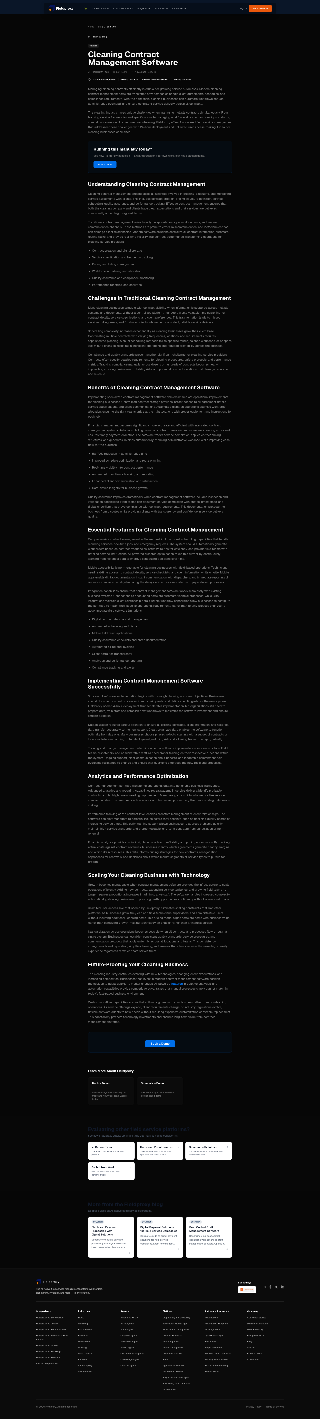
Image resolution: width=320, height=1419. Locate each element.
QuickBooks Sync (214, 1335)
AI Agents (142, 8)
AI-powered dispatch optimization (151, 554)
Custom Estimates (172, 1335)
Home (91, 26)
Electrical (83, 1335)
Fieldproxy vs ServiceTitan (50, 1317)
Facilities (83, 1359)
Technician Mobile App (175, 1323)
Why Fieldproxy (255, 1329)
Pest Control (85, 1353)
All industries (85, 1371)
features (177, 984)
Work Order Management (176, 1329)
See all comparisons (47, 1363)
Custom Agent (128, 1365)
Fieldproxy (163, 122)
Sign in (243, 8)
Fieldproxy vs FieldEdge (48, 1351)
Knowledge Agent (129, 1359)
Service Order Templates (218, 1353)
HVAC (81, 1317)
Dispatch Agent (128, 1335)
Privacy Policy (254, 1406)
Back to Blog (100, 36)
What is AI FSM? (129, 1317)
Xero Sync (210, 1341)
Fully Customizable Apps (176, 1377)
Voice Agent (126, 1329)
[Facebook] (270, 1287)
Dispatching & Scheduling (176, 1317)
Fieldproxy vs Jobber (47, 1323)
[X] (276, 1287)
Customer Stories (123, 8)
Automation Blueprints (216, 1323)
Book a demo (260, 8)
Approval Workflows (173, 1365)
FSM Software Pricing (216, 1365)
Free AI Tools (212, 1371)
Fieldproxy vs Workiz (47, 1345)
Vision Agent (127, 1347)
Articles (251, 1347)
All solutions (169, 1389)
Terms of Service (275, 1406)
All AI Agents (127, 1323)
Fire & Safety (85, 1329)
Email (165, 1359)
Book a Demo (160, 1044)
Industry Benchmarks (216, 1359)
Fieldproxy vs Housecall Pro (51, 1329)
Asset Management (173, 1347)
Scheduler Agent (129, 1341)
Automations (211, 1317)
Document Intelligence (132, 1353)
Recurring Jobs (171, 1341)
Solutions (159, 8)
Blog (100, 26)
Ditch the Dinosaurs (96, 8)
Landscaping (85, 1365)
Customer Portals (172, 1353)
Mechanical (84, 1341)
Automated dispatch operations (177, 407)
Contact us (253, 1359)
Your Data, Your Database (176, 1383)
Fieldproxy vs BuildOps (48, 1357)
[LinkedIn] (282, 1287)
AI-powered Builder (173, 1371)
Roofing (82, 1347)
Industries (177, 8)
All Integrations (212, 1329)
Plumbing (83, 1323)
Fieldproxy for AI (255, 1335)
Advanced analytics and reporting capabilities (119, 790)
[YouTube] (264, 1287)
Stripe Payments (213, 1347)
